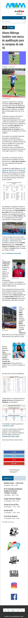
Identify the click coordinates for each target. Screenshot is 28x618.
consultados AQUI (8, 426)
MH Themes (21, 616)
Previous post (15, 470)
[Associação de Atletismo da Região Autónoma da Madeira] (14, 6)
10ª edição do (14, 170)
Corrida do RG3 (8, 510)
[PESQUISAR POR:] (14, 21)
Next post (13, 472)
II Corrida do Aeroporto (11, 516)
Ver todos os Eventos (8, 522)
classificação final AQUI (13, 253)
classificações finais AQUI (10, 436)
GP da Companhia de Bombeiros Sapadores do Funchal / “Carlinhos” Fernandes (13, 491)
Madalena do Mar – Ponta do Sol (13, 483)
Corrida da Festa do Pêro (11, 504)
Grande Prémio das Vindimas (12, 499)
